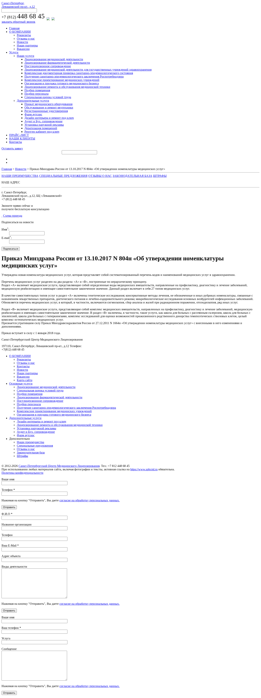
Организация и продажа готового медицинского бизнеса (61, 83)
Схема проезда (12, 215)
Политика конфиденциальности (22, 472)
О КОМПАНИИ (20, 31)
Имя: (5, 229)
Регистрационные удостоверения (46, 111)
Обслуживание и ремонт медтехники (48, 107)
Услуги (13, 52)
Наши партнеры (27, 45)
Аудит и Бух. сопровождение (43, 121)
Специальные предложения (35, 445)
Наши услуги (25, 55)
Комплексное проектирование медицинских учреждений (61, 80)
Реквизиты (24, 35)
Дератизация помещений (40, 128)
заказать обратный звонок (18, 21)
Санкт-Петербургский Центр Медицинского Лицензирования (59, 466)
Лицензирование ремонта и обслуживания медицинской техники (67, 86)
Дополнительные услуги (33, 100)
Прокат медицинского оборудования (48, 104)
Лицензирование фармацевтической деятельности (57, 62)
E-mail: (7, 237)
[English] (11, 162)
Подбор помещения (37, 90)
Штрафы (22, 456)
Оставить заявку (12, 148)
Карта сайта (24, 380)
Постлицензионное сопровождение (47, 66)
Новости (22, 42)
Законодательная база (31, 452)
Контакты (15, 142)
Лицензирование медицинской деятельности (53, 59)
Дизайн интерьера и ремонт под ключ (49, 117)
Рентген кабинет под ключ (41, 131)
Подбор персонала (36, 93)
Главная (14, 28)
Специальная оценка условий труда (47, 97)
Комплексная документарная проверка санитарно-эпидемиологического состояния (78, 73)
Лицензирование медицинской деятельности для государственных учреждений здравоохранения (88, 69)
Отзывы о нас (26, 38)
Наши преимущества (30, 442)
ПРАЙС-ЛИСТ (19, 135)
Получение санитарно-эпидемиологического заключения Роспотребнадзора (74, 76)
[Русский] (11, 158)
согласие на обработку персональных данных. (89, 500)
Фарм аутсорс (33, 114)
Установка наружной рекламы (44, 124)
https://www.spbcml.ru (144, 469)
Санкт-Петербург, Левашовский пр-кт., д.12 (18, 5)
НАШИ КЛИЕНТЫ (22, 138)
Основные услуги (20, 383)
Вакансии (23, 49)
